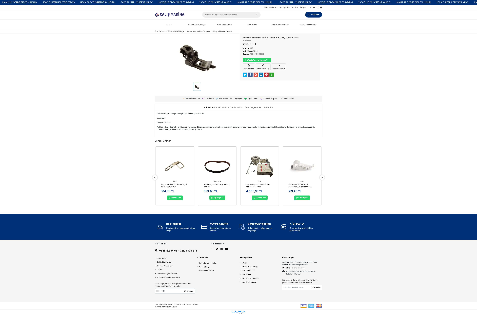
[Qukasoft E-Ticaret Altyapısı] (238, 312)
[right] (322, 177)
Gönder (190, 291)
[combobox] (158, 291)
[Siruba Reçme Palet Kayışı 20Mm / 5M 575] (217, 166)
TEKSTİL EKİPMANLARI (250, 282)
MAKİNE (244, 263)
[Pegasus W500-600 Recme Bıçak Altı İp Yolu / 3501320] (175, 166)
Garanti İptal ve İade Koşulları (168, 277)
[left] (155, 177)
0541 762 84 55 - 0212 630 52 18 (178, 250)
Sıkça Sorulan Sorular (207, 263)
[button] (313, 14)
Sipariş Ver (176, 198)
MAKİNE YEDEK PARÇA (250, 267)
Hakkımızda (161, 258)
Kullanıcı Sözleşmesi (165, 266)
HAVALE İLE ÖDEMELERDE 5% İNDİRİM (19, 2)
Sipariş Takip (284, 7)
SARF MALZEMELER (249, 271)
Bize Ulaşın (288, 257)
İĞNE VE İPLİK (246, 274)
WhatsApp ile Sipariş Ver (258, 60)
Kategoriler (246, 257)
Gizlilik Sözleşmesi (164, 262)
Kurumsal (202, 257)
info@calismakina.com (295, 268)
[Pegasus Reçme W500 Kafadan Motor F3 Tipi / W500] (259, 166)
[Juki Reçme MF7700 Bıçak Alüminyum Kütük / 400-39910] (302, 166)
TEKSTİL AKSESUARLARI (250, 278)
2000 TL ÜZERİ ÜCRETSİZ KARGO (59, 2)
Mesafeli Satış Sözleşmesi (167, 273)
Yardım (295, 7)
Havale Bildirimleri (206, 271)
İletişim (303, 7)
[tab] (212, 107)
